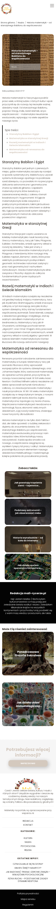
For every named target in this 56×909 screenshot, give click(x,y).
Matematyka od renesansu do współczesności (26, 151)
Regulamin (28, 904)
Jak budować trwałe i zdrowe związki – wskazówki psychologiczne (28, 873)
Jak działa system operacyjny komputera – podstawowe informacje (28, 567)
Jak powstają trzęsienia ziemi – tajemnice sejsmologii (28, 484)
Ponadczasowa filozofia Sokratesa (28, 653)
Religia (28, 850)
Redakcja (28, 820)
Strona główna (8, 22)
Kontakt (28, 824)
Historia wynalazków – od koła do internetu (28, 539)
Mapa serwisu (28, 899)
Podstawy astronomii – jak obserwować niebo (28, 512)
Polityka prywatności (28, 893)
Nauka (21, 22)
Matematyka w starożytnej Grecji (28, 138)
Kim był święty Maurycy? (28, 867)
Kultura (28, 838)
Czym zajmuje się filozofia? (28, 864)
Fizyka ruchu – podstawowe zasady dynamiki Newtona (28, 880)
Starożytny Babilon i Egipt (24, 134)
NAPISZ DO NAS (28, 763)
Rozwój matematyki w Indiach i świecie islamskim (27, 144)
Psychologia (28, 846)
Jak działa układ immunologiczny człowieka (28, 704)
